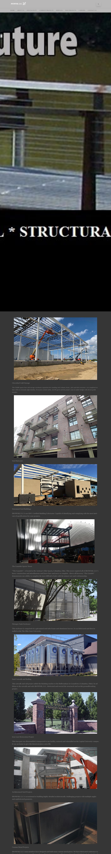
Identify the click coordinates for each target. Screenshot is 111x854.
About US (20, 10)
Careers (82, 10)
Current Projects (46, 10)
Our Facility (32, 10)
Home (12, 10)
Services (59, 10)
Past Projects (70, 10)
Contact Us (92, 10)
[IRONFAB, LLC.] (18, 5)
